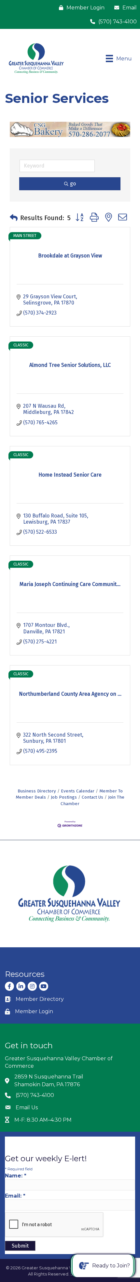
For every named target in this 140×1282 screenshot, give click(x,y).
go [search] (73, 183)
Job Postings (64, 797)
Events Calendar (77, 791)
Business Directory (37, 791)
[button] (14, 218)
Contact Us (92, 797)
